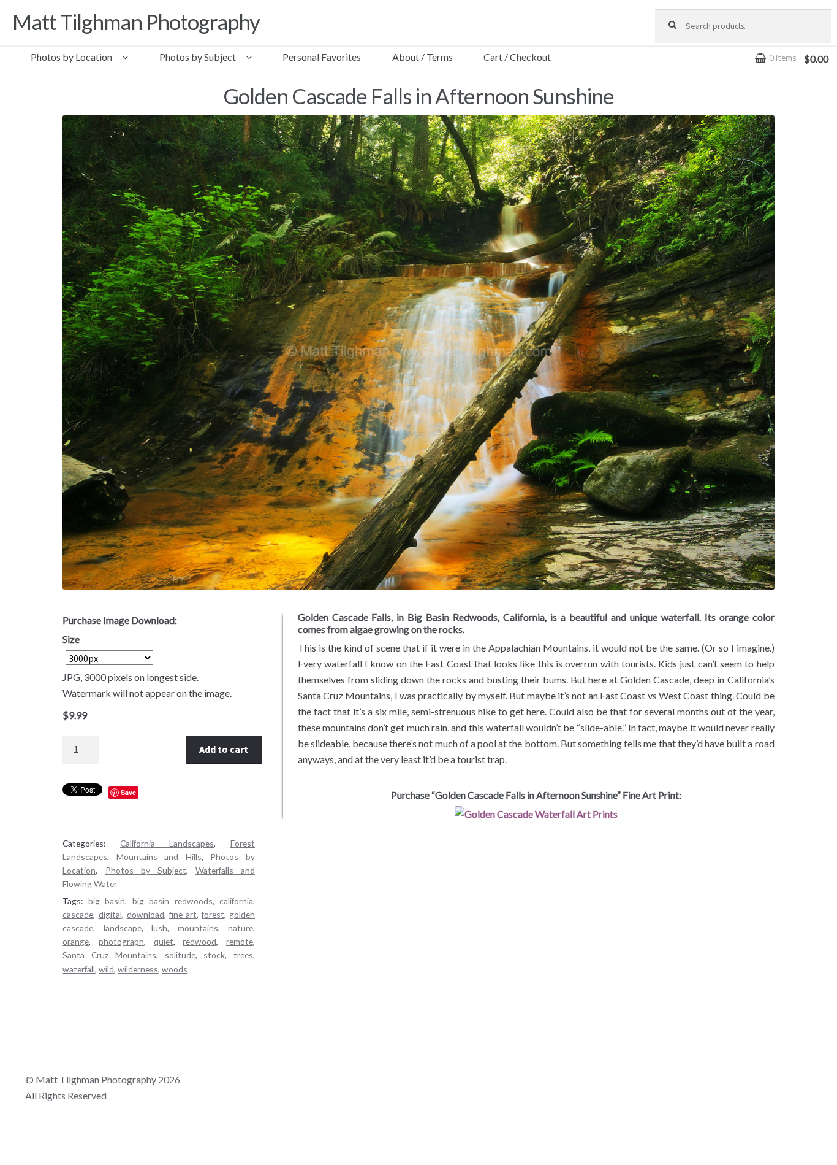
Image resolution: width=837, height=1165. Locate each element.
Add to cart (223, 749)
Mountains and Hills (159, 857)
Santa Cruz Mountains (109, 955)
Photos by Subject (197, 57)
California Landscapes (167, 843)
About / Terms (422, 57)
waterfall (78, 969)
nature (240, 928)
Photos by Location (71, 57)
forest (213, 914)
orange (75, 941)
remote (239, 941)
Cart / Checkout (517, 57)
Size (71, 639)
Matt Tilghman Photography (136, 21)
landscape (123, 928)
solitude (180, 955)
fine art (183, 914)
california (236, 901)
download (145, 914)
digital (110, 914)
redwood (199, 941)
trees (243, 955)
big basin (106, 901)
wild (106, 969)
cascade (77, 914)
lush (159, 928)
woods (174, 969)
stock (214, 955)
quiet (163, 941)
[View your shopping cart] (743, 49)
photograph (121, 941)
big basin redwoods (172, 901)
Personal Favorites (321, 57)
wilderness (138, 969)
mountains (198, 928)
